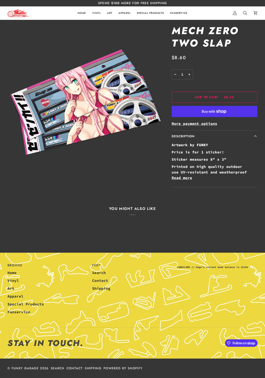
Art (10, 288)
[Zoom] (85, 103)
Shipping (101, 288)
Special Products (25, 304)
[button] (96, 13)
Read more (182, 177)
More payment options (194, 123)
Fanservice (18, 312)
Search (99, 272)
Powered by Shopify (123, 368)
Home (12, 272)
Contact (100, 280)
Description (183, 136)
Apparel (15, 296)
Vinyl (13, 280)
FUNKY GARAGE (25, 368)
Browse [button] (14, 265)
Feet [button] (96, 265)
